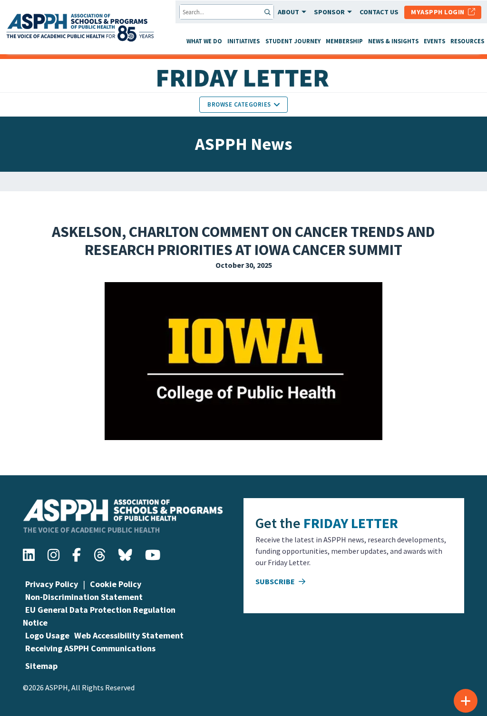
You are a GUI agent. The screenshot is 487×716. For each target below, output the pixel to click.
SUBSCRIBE (275, 581)
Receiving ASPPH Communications (90, 648)
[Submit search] (268, 12)
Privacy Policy (51, 584)
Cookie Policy (115, 584)
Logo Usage (47, 635)
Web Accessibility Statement (129, 635)
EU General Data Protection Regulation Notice (99, 616)
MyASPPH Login (439, 12)
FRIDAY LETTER (350, 523)
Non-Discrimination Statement (84, 596)
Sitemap (41, 665)
